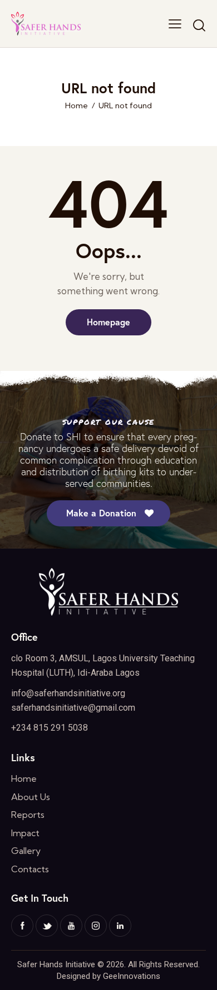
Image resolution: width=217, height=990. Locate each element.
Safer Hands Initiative (56, 964)
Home (76, 105)
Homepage (108, 322)
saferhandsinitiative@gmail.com (73, 707)
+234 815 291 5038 (49, 727)
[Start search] (199, 25)
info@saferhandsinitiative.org (68, 693)
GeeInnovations (131, 976)
